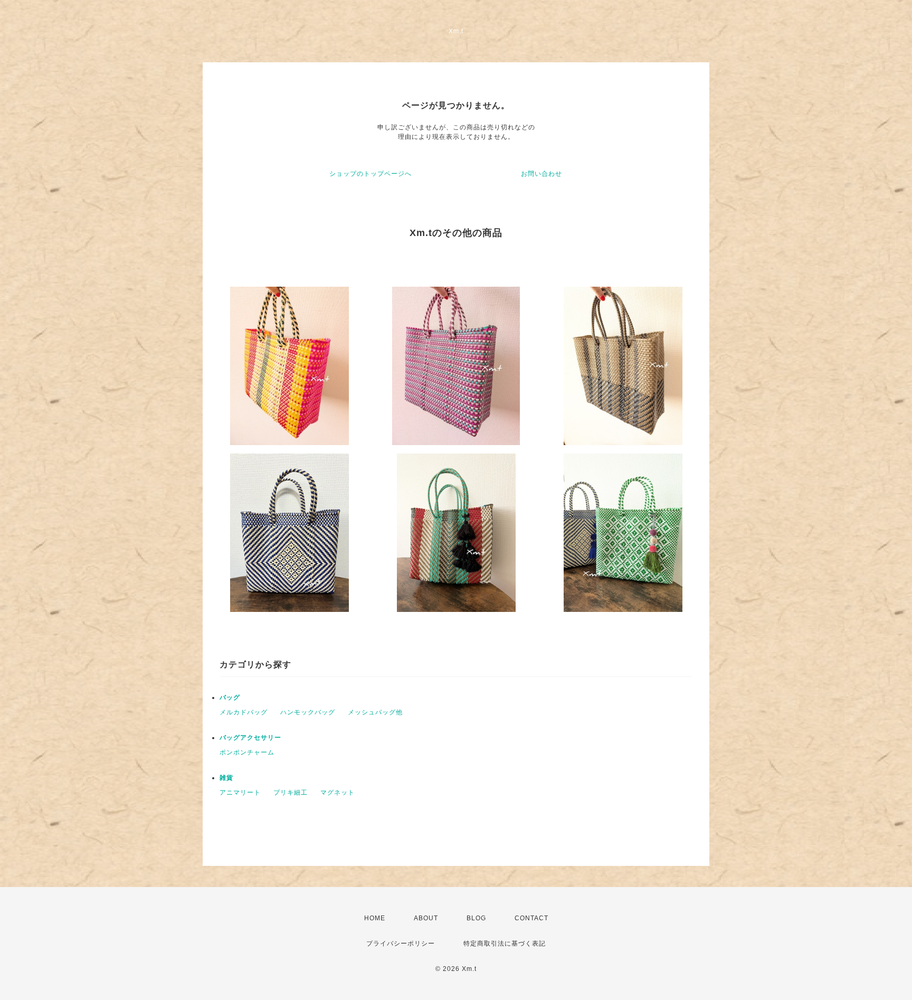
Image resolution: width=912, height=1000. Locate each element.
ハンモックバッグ (307, 712)
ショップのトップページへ (370, 173)
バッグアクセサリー (250, 737)
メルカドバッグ (244, 712)
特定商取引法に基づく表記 (504, 943)
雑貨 (226, 777)
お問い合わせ (541, 173)
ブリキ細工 (290, 792)
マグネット (337, 792)
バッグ (230, 697)
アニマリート (240, 792)
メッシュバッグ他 (375, 712)
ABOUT (426, 918)
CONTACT (531, 918)
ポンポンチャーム (247, 752)
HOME (374, 918)
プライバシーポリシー (400, 943)
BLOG (476, 918)
